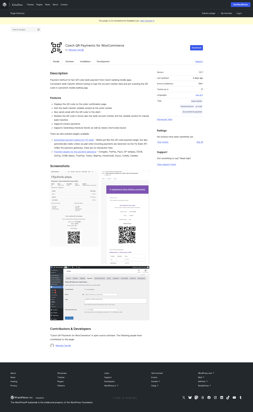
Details (56, 61)
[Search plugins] (38, 29)
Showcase (62, 373)
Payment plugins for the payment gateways (75, 151)
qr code (199, 106)
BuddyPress (204, 385)
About (13, 373)
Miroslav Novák (76, 50)
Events (154, 377)
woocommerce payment (192, 112)
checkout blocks (187, 106)
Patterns (61, 385)
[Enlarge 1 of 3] (95, 174)
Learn (106, 373)
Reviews (70, 61)
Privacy (14, 385)
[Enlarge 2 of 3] (146, 174)
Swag (154, 385)
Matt (201, 377)
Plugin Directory (18, 13)
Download (196, 48)
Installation (85, 61)
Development (103, 61)
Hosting (14, 381)
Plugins (60, 381)
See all (200, 142)
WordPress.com (206, 373)
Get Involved (157, 373)
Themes (61, 377)
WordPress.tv (111, 385)
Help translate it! (147, 21)
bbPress (203, 381)
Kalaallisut (40, 398)
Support (199, 61)
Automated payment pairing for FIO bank (74, 140)
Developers (109, 381)
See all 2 (199, 95)
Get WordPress (240, 4)
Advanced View (164, 119)
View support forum (166, 164)
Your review (162, 142)
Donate (155, 381)
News (13, 377)
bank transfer (196, 101)
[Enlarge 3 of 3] (146, 269)
